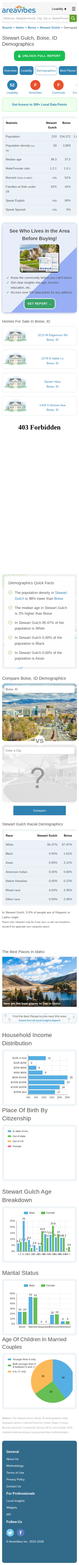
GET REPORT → (40, 303)
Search (7, 27)
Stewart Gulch (50, 27)
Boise (32, 27)
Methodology (15, 1465)
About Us (12, 1459)
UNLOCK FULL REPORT (42, 56)
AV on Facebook (20, 1532)
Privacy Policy (15, 1479)
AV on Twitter (10, 1532)
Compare (39, 810)
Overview (10, 70)
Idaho (20, 27)
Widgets (11, 1507)
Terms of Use (15, 1472)
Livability (57, 8)
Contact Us (13, 1486)
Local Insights (15, 1500)
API (8, 1514)
